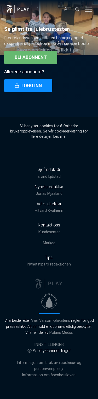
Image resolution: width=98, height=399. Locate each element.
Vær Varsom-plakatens (50, 320)
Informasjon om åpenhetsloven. (49, 375)
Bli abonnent (31, 57)
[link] (18, 9)
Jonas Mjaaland (49, 193)
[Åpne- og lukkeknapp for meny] (88, 9)
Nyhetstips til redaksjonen (49, 264)
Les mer (60, 136)
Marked (49, 243)
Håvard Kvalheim (49, 210)
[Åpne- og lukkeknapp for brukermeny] (65, 9)
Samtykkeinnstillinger (52, 350)
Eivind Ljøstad (49, 176)
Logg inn (31, 85)
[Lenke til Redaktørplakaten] (49, 301)
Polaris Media (60, 332)
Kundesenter (49, 232)
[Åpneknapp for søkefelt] (77, 9)
